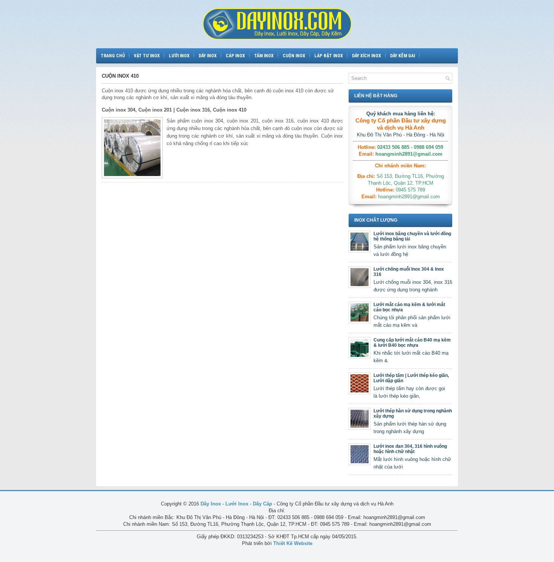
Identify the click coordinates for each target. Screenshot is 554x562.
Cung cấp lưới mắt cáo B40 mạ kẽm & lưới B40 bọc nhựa (412, 342)
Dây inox (208, 55)
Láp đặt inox (328, 55)
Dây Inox (210, 504)
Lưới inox (179, 55)
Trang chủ (113, 55)
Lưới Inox (236, 504)
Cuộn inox (294, 55)
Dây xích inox (366, 55)
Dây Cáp (262, 504)
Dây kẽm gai (402, 55)
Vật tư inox (147, 55)
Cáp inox (235, 55)
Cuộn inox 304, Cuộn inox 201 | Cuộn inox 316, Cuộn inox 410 (174, 110)
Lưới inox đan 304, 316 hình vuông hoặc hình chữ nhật (410, 449)
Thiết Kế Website (292, 543)
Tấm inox (264, 55)
